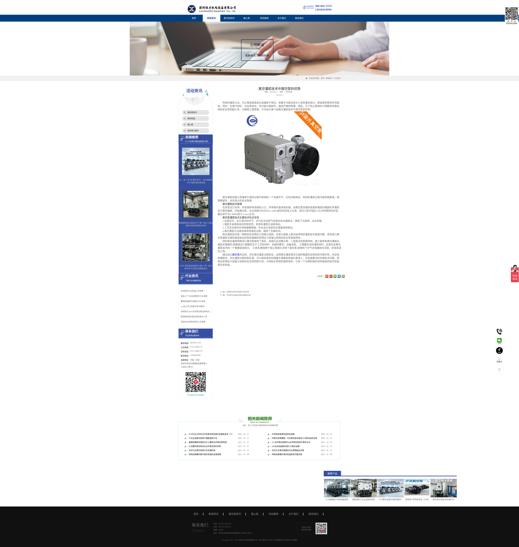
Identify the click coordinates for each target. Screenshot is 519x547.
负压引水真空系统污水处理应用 (201, 450)
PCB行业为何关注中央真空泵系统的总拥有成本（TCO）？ (213, 434)
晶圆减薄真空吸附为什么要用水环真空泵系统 (207, 442)
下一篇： (235, 295)
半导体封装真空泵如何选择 (283, 434)
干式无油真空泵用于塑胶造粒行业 (202, 438)
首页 (194, 18)
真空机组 (191, 119)
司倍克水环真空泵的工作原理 (193, 322)
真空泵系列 (192, 112)
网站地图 (277, 540)
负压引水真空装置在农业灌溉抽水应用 (287, 450)
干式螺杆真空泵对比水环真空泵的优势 (204, 446)
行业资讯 (337, 78)
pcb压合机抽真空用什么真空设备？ (286, 446)
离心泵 (190, 125)
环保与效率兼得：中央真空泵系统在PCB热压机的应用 (294, 438)
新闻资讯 (329, 78)
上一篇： (234, 292)
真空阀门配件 (193, 131)
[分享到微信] (335, 276)
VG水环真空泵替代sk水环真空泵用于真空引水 (290, 442)
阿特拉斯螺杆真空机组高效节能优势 (286, 454)
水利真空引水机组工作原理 (192, 291)
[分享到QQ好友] (339, 276)
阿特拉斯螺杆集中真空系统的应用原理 (204, 454)
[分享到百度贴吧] (327, 276)
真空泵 (235, 254)
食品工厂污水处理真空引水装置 (194, 296)
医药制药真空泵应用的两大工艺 (194, 317)
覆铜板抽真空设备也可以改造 (193, 301)
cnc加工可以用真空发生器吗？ (193, 306)
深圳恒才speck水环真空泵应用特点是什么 (198, 312)
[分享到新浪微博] (331, 276)
